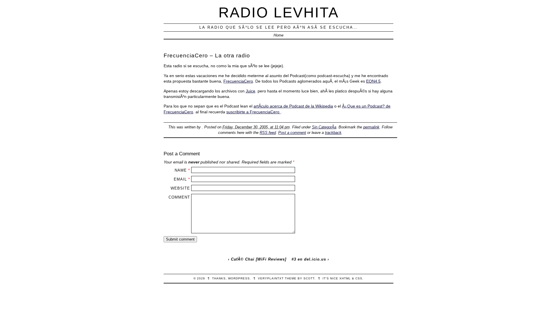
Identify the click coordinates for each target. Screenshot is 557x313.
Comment (179, 197)
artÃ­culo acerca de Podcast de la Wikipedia (293, 106)
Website (180, 188)
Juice (250, 91)
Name (181, 170)
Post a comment (292, 132)
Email (180, 179)
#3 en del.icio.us (309, 259)
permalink (371, 127)
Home (278, 35)
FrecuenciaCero (238, 81)
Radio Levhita (278, 12)
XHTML (345, 278)
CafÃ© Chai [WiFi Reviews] (258, 259)
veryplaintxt (271, 278)
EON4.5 (373, 81)
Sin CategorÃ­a (324, 127)
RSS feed (268, 132)
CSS (358, 278)
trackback (333, 132)
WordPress (239, 278)
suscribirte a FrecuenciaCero (253, 112)
